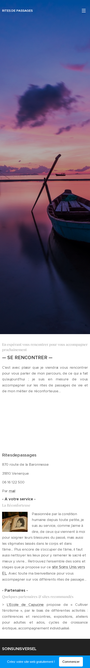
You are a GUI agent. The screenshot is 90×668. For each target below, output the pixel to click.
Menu (84, 10)
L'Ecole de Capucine (25, 604)
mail (12, 491)
